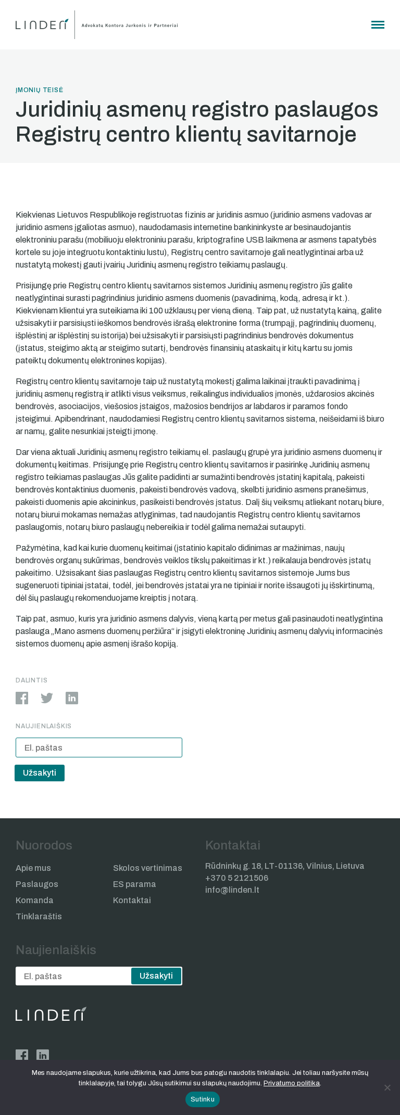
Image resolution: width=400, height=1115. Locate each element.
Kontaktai (132, 900)
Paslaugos (37, 884)
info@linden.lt (232, 889)
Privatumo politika (292, 1083)
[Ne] (387, 1087)
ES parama (134, 884)
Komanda (35, 900)
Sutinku (203, 1099)
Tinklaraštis (39, 916)
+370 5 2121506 (236, 877)
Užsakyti (39, 772)
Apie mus (33, 868)
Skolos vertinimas (147, 868)
